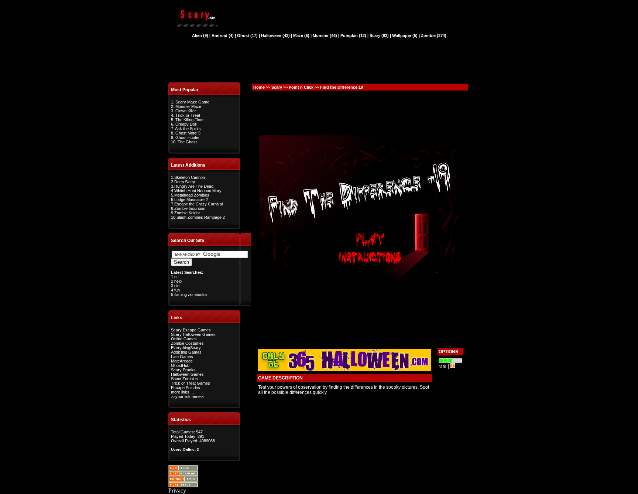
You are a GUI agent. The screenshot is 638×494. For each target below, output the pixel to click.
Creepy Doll (185, 124)
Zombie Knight (187, 213)
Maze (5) (301, 35)
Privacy (177, 490)
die (176, 285)
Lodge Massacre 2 (191, 199)
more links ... (182, 392)
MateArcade (182, 361)
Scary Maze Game (192, 102)
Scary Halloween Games (193, 334)
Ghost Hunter (187, 137)
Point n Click (301, 87)
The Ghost (187, 142)
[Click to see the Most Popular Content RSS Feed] (183, 474)
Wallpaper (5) (405, 35)
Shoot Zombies (184, 379)
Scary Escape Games (191, 330)
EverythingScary (186, 347)
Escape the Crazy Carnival (198, 204)
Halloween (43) (275, 35)
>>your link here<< (187, 396)
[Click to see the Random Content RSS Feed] (183, 480)
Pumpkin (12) (353, 35)
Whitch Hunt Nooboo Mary (198, 190)
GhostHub (180, 365)
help (178, 281)
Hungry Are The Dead (193, 186)
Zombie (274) (433, 35)
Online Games (184, 339)
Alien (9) (200, 35)
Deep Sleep (184, 182)
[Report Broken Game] (452, 366)
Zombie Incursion (189, 208)
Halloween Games (187, 374)
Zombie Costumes (187, 343)
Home (259, 87)
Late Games (182, 356)
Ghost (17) (247, 35)
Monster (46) (325, 35)
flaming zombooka (190, 294)
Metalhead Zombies (191, 195)
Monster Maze (188, 106)
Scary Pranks (183, 370)
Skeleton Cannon (189, 177)
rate (442, 366)
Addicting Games (186, 352)
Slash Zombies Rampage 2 (200, 217)
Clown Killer (185, 111)
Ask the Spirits (188, 128)
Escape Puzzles (185, 387)
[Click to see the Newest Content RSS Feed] (183, 469)
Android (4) (223, 35)
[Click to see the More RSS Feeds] (183, 485)
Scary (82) (379, 35)
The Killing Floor (189, 119)
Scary (276, 87)
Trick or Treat (187, 115)
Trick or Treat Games (190, 383)
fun (177, 290)
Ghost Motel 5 (187, 133)
